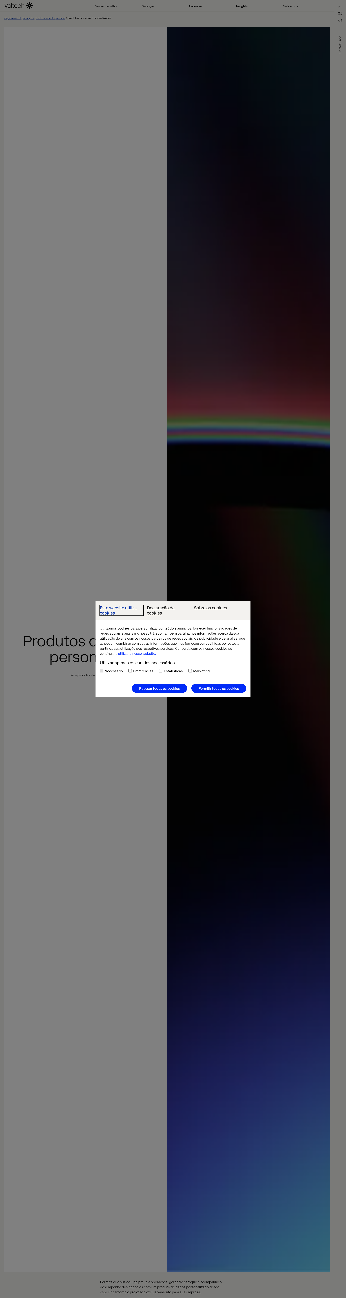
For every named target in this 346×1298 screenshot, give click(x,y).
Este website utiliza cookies (118, 610)
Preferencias (143, 670)
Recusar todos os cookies (159, 688)
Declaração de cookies (161, 610)
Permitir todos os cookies (219, 688)
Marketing (201, 670)
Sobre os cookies (210, 607)
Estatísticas (173, 670)
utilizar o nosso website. (137, 653)
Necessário (114, 670)
